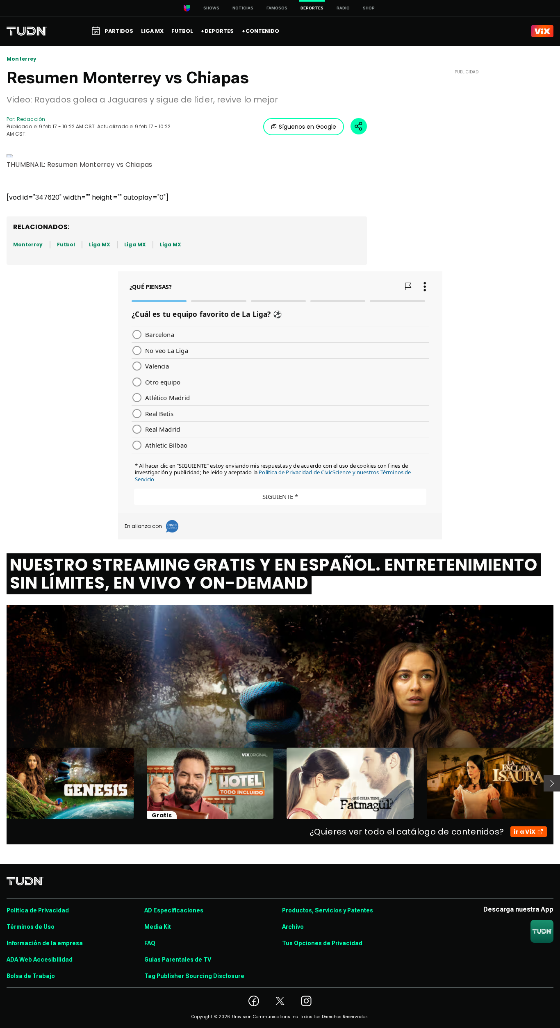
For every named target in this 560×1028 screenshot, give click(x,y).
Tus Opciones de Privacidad (322, 943)
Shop (369, 8)
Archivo (293, 926)
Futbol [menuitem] (182, 30)
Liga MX (99, 244)
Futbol (66, 244)
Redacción (31, 119)
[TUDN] (27, 31)
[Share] (359, 126)
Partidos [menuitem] (119, 30)
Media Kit (157, 926)
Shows (211, 8)
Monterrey (22, 59)
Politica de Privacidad (38, 910)
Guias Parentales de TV (177, 959)
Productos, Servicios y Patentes (327, 910)
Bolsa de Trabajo (31, 976)
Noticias (242, 8)
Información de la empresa (45, 943)
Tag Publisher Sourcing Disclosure (194, 976)
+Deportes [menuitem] (217, 30)
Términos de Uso (31, 926)
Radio (343, 8)
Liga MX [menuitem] (152, 30)
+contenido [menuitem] (260, 30)
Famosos (276, 8)
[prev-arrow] (1, 783)
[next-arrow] (552, 783)
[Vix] (542, 31)
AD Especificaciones (173, 910)
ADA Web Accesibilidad (40, 959)
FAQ (149, 943)
